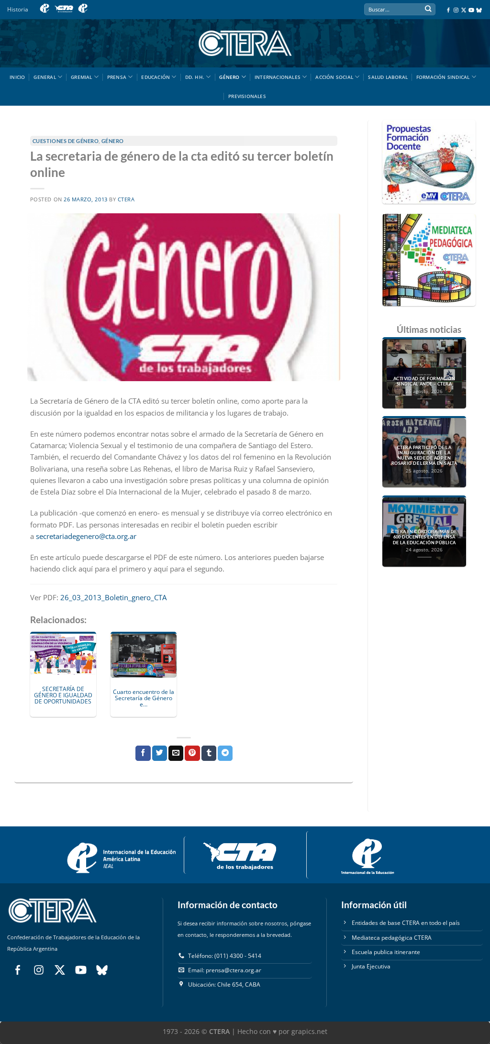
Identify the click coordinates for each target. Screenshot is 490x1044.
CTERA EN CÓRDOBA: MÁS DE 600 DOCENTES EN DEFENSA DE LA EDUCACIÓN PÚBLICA (424, 537)
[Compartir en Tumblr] (208, 753)
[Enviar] (428, 10)
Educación (155, 77)
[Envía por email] (175, 753)
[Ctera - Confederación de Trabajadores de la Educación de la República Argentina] (245, 43)
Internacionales (278, 77)
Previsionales (247, 96)
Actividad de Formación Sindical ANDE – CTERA (424, 381)
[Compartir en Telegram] (225, 753)
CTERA (126, 199)
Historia (17, 9)
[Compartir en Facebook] (142, 753)
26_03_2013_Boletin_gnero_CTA (113, 597)
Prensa (116, 77)
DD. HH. (194, 77)
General (44, 77)
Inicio (17, 77)
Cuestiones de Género (66, 141)
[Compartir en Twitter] (159, 753)
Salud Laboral (388, 77)
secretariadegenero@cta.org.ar (86, 536)
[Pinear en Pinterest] (192, 753)
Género (229, 77)
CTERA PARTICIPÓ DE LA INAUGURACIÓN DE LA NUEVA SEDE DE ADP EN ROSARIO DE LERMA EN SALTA (424, 455)
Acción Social (334, 77)
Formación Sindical (443, 77)
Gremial (81, 77)
